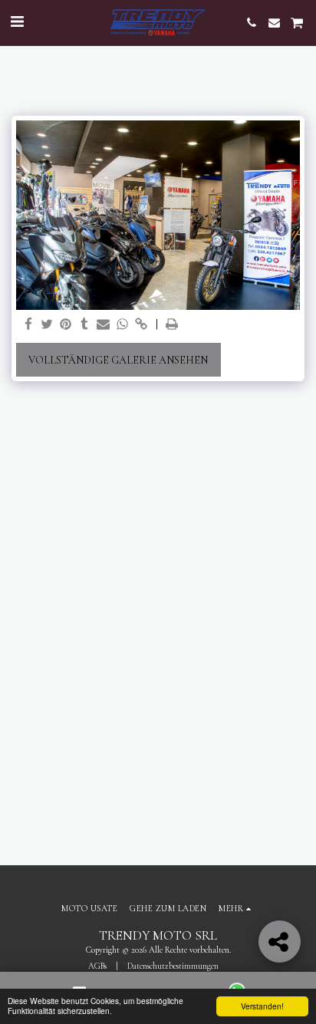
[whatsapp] (123, 325)
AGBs (97, 966)
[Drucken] (172, 325)
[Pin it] (66, 325)
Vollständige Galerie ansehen (118, 360)
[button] (17, 22)
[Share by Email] (103, 325)
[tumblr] (85, 325)
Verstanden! (262, 1006)
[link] (141, 325)
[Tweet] (47, 325)
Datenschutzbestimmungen (173, 966)
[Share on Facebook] (28, 325)
